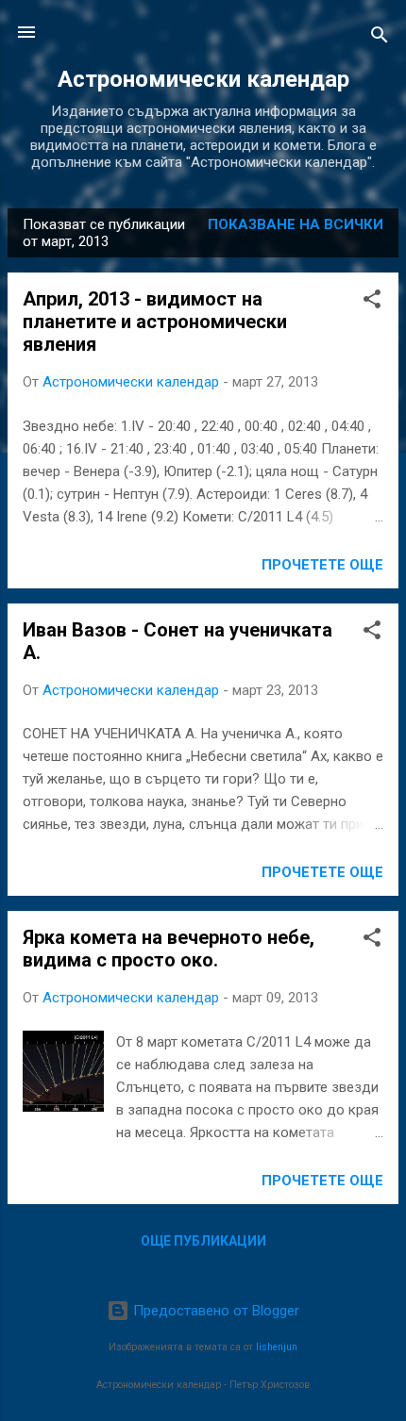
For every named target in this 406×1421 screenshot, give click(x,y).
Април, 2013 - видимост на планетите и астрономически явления (155, 321)
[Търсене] (379, 38)
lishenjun (276, 1347)
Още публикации (203, 1240)
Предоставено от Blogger (214, 1310)
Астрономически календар (203, 79)
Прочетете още (322, 564)
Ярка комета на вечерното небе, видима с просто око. (168, 948)
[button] (372, 302)
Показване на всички (295, 224)
